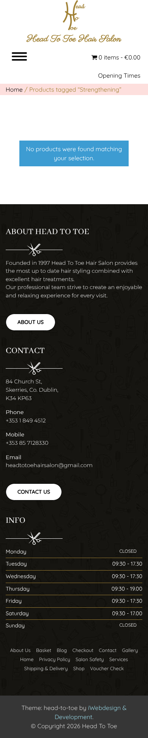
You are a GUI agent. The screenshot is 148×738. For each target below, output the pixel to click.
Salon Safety (90, 660)
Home (14, 89)
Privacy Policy (54, 660)
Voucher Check (107, 669)
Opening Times (119, 75)
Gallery (130, 650)
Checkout (82, 650)
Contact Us (33, 491)
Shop (79, 669)
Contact (108, 650)
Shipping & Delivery (46, 669)
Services (118, 660)
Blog (62, 650)
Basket (43, 650)
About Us (30, 322)
